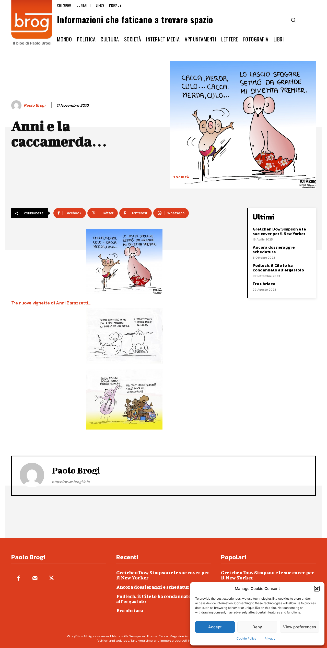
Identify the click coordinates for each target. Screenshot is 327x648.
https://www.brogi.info (71, 482)
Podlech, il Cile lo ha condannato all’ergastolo (278, 267)
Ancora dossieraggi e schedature (274, 249)
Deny (257, 626)
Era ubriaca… (265, 284)
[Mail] (35, 579)
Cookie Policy (246, 638)
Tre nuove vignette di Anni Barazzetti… (51, 302)
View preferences (299, 626)
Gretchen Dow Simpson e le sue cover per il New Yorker (279, 231)
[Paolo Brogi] (17, 105)
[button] (316, 588)
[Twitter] (51, 579)
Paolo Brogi (34, 105)
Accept (215, 626)
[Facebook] (18, 579)
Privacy (269, 638)
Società (181, 177)
